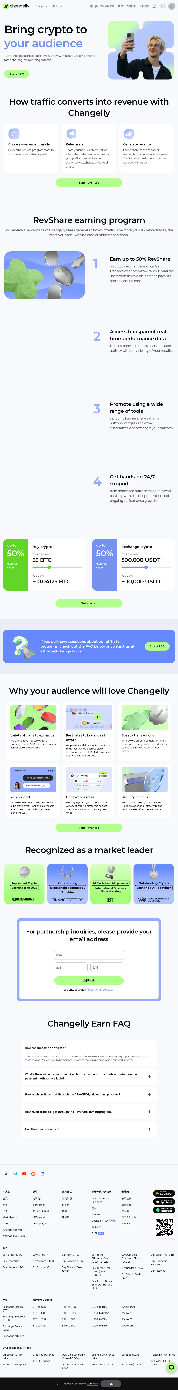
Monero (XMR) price (14, 1364)
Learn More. (92, 1383)
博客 (64, 1211)
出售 (5, 1211)
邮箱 (59, 955)
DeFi (5, 1223)
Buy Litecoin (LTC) (13, 1267)
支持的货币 (39, 1204)
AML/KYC (127, 1223)
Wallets (96, 1214)
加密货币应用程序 (12, 1229)
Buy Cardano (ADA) (133, 1268)
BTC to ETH (39, 1313)
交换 (5, 1198)
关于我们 (37, 1198)
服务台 (65, 1204)
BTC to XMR (39, 1319)
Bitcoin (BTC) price (44, 1354)
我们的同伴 (39, 1217)
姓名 (59, 967)
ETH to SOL (68, 1325)
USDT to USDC (100, 1313)
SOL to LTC (128, 1325)
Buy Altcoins (158, 1270)
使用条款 (126, 1198)
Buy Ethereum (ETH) (15, 1261)
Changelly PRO (41, 1223)
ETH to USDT (70, 1313)
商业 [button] (55, 6)
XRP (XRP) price (41, 1361)
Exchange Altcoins (13, 1336)
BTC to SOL (39, 1325)
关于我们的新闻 (41, 1211)
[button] (110, 1383)
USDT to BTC (99, 1306)
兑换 (5, 1204)
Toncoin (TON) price (163, 1354)
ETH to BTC (69, 1306)
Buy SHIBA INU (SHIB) (163, 1254)
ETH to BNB (68, 1319)
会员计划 (97, 1227)
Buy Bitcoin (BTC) (13, 1254)
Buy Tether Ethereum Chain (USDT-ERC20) (101, 1258)
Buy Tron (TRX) (71, 1254)
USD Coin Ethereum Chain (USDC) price (73, 1356)
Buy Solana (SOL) (42, 1267)
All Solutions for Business (101, 1200)
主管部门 (126, 1211)
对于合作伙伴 (129, 1217)
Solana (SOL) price (102, 1364)
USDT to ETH (99, 1325)
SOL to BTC (128, 1313)
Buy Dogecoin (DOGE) (159, 1262)
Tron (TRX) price (131, 1364)
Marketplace (10, 1217)
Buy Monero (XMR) (43, 1261)
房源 (94, 1208)
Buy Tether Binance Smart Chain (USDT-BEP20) (103, 1284)
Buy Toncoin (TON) (73, 1261)
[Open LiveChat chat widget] (171, 1367)
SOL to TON (128, 1306)
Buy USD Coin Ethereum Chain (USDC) (131, 1258)
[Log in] (171, 6)
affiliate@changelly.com (62, 651)
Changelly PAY (103, 1220)
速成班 (65, 1217)
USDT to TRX (99, 1319)
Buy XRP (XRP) (40, 1254)
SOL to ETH (128, 1319)
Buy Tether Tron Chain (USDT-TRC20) (101, 1271)
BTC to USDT (40, 1306)
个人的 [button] (39, 6)
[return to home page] (16, 6)
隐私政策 (126, 1204)
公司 (95, 967)
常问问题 (67, 1198)
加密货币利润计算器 (14, 1236)
